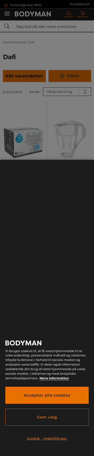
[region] (47, 308)
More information (54, 378)
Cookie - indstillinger (47, 438)
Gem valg (47, 417)
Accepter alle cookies (47, 395)
